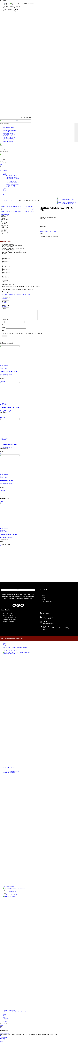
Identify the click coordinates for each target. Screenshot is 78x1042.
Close (1, 1025)
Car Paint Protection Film (9, 137)
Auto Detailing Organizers (9, 130)
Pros (3, 322)
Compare (5, 1021)
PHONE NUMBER (48, 617)
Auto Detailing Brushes (8, 127)
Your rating (5, 292)
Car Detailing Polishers (8, 135)
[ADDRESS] (41, 627)
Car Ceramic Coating (8, 133)
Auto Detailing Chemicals (9, 129)
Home (2, 200)
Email (4, 330)
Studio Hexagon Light (8, 141)
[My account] (0, 169)
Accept (1, 1035)
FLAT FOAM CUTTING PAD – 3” (66, 203)
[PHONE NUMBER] (41, 617)
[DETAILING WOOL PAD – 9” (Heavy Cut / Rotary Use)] (10, 346)
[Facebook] (22, 605)
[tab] (3, 241)
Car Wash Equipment (8, 138)
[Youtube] (14, 605)
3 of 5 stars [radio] (16, 294)
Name (4, 327)
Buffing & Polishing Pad (9, 131)
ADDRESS (46, 626)
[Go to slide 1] (40, 492)
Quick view (3, 367)
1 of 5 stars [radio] (5, 294)
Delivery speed (6, 305)
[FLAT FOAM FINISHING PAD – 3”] (10, 419)
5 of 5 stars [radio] (27, 294)
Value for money (6, 297)
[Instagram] (18, 605)
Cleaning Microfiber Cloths (9, 140)
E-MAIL (45, 621)
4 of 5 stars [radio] (21, 294)
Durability (4, 301)
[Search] (76, 132)
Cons (3, 324)
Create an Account (4, 1033)
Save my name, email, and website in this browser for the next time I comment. (23, 333)
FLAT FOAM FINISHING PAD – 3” (66, 199)
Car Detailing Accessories (9, 134)
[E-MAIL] (41, 622)
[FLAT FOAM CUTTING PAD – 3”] (10, 383)
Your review (5, 319)
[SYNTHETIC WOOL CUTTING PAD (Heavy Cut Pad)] (10, 455)
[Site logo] (8, 122)
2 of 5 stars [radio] (10, 294)
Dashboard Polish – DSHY (8, 534)
